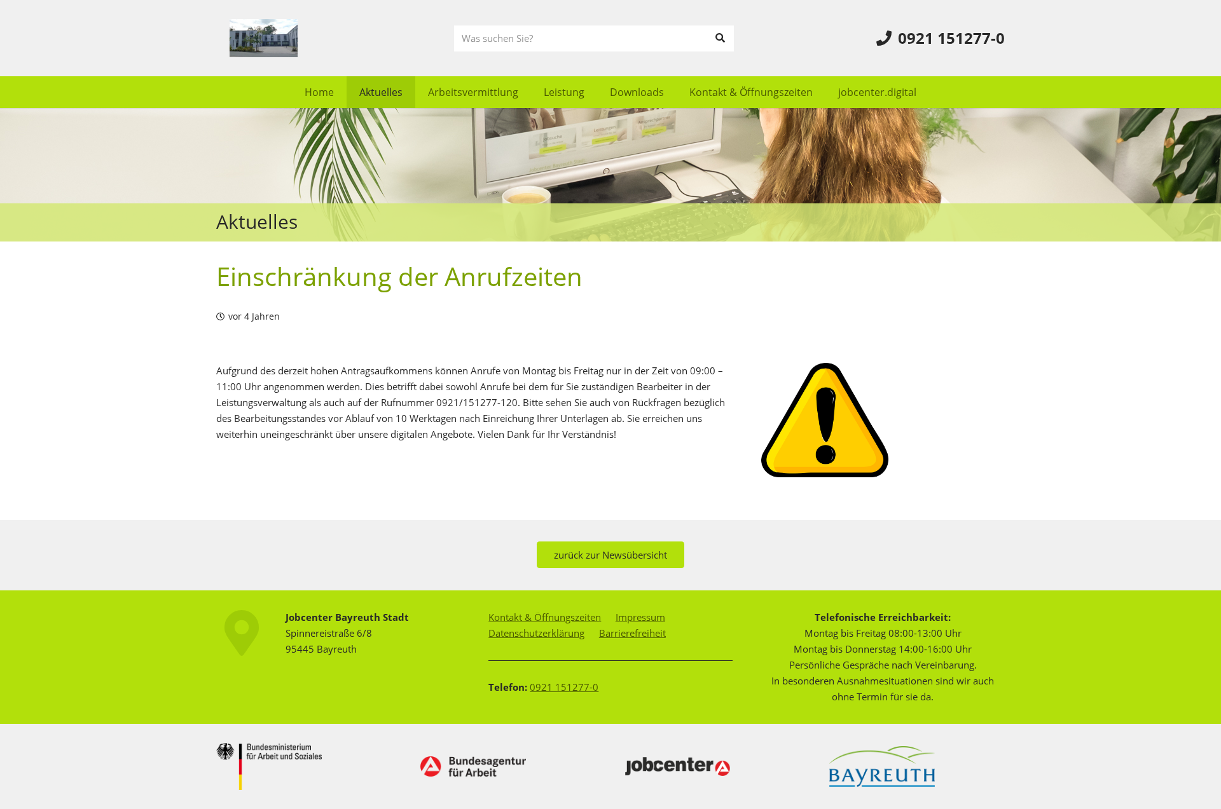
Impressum (640, 617)
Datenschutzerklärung (536, 633)
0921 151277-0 (564, 687)
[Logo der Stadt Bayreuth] (882, 766)
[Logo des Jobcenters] (678, 766)
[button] (527, 92)
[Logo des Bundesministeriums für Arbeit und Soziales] (269, 766)
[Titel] (264, 38)
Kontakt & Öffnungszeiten (544, 617)
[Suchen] (720, 38)
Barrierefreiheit (632, 633)
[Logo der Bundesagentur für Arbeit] (473, 766)
